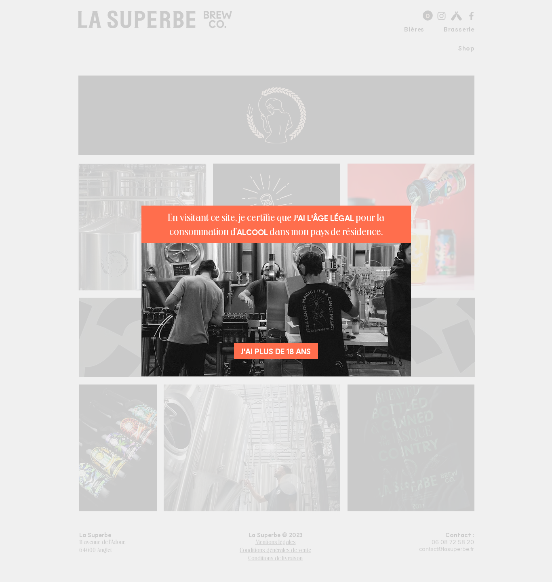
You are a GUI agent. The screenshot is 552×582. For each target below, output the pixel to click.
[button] (276, 351)
